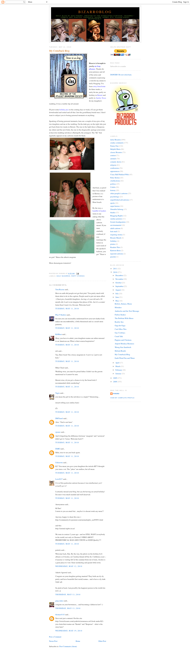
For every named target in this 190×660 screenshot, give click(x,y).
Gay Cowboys (120, 332)
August (118, 290)
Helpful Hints (115, 149)
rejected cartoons (116, 253)
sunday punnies (116, 218)
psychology (114, 196)
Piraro (116, 393)
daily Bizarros (63, 276)
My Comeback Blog (59, 50)
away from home (99, 86)
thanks (112, 212)
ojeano (58, 432)
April (117, 362)
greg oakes (59, 600)
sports (112, 203)
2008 (115, 381)
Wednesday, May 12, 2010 (68, 566)
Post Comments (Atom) (68, 646)
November (119, 279)
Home (78, 641)
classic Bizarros (116, 152)
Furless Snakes (120, 314)
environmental (115, 225)
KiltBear (58, 334)
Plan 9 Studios (60, 315)
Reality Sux (119, 322)
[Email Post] (77, 273)
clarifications (115, 180)
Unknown (59, 462)
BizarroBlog (95, 11)
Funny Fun (114, 146)
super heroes (115, 206)
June (117, 297)
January (118, 373)
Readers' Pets (115, 247)
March (118, 366)
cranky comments (117, 142)
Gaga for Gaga (120, 325)
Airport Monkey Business (124, 343)
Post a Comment (55, 636)
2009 (115, 378)
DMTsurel (59, 418)
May (117, 300)
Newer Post (53, 641)
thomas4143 (60, 614)
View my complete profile (122, 398)
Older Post (102, 641)
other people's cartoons (119, 193)
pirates (112, 244)
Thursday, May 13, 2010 (68, 594)
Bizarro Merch (115, 238)
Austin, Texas (101, 98)
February (119, 370)
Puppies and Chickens (123, 340)
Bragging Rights (116, 215)
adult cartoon (115, 228)
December (119, 275)
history (113, 190)
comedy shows (115, 162)
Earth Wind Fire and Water (125, 358)
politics (113, 184)
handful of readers (99, 211)
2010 (115, 272)
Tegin (57, 393)
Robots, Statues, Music (123, 304)
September (119, 286)
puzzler (113, 256)
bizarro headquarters (118, 222)
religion (113, 165)
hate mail (113, 231)
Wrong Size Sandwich (123, 347)
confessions (114, 168)
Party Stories (77, 276)
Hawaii (100, 95)
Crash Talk (119, 336)
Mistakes (118, 307)
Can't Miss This (120, 329)
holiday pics (64, 109)
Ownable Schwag (116, 209)
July (117, 293)
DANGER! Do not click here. (121, 74)
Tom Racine (59, 289)
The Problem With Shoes (124, 318)
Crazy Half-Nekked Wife (119, 174)
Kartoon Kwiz (115, 250)
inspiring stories (116, 234)
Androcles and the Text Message (127, 311)
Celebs (112, 187)
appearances (114, 171)
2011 (115, 268)
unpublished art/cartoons (119, 200)
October (118, 282)
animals (113, 158)
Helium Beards (120, 351)
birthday (113, 241)
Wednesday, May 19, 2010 (68, 630)
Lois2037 (59, 479)
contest (113, 155)
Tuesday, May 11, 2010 (67, 308)
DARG (57, 448)
